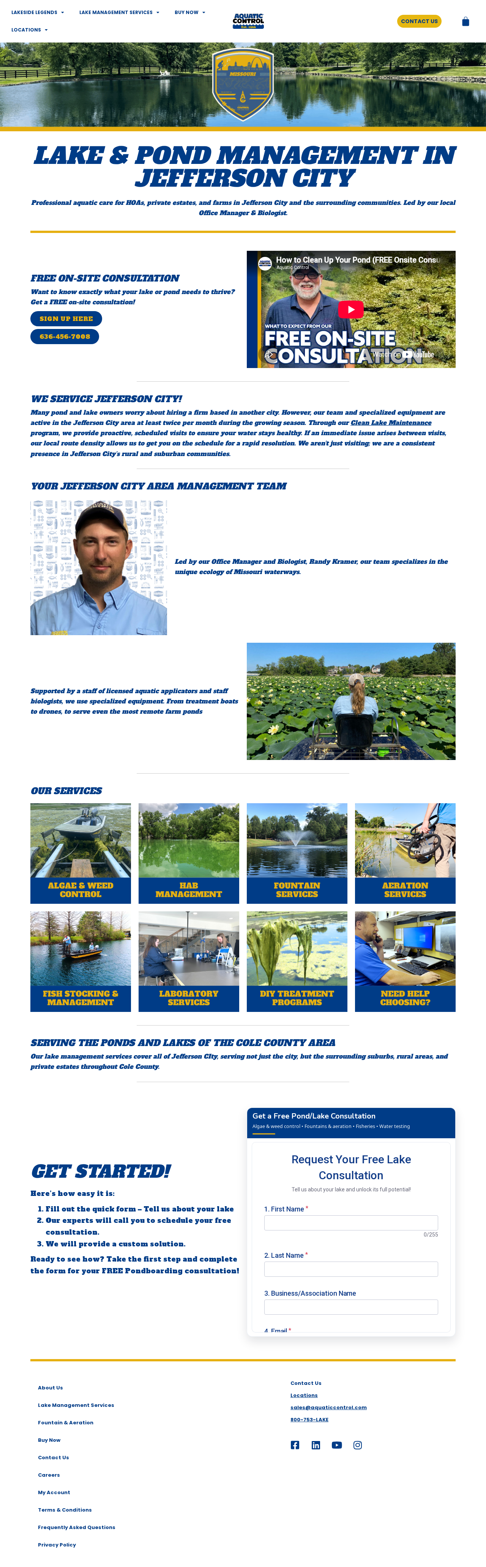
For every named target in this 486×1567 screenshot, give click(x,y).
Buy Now (187, 12)
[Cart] (465, 21)
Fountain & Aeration (65, 1422)
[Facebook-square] (295, 1444)
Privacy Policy (57, 1544)
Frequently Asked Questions (76, 1527)
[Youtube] (336, 1444)
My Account (54, 1492)
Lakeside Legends (34, 12)
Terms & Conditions (65, 1510)
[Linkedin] (315, 1444)
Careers (49, 1475)
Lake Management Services (116, 12)
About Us (50, 1387)
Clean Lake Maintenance (390, 422)
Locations (26, 30)
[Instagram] (357, 1444)
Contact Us (53, 1457)
